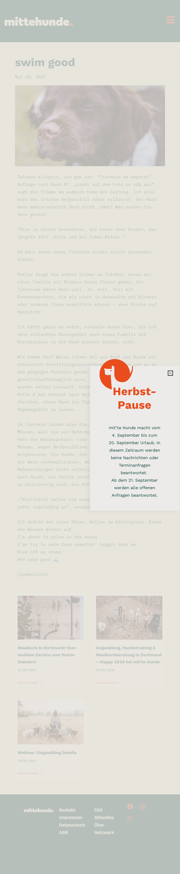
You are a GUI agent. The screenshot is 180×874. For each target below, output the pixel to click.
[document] (90, 437)
